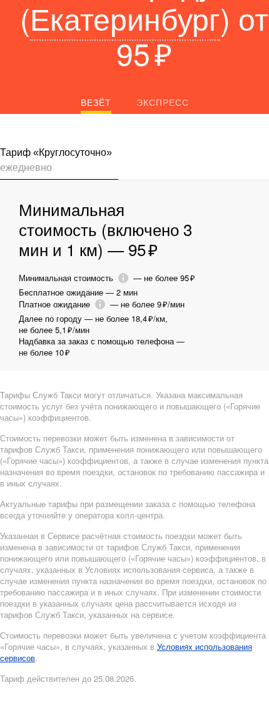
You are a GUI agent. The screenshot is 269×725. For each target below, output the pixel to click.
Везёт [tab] (96, 102)
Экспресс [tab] (162, 102)
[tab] (59, 162)
